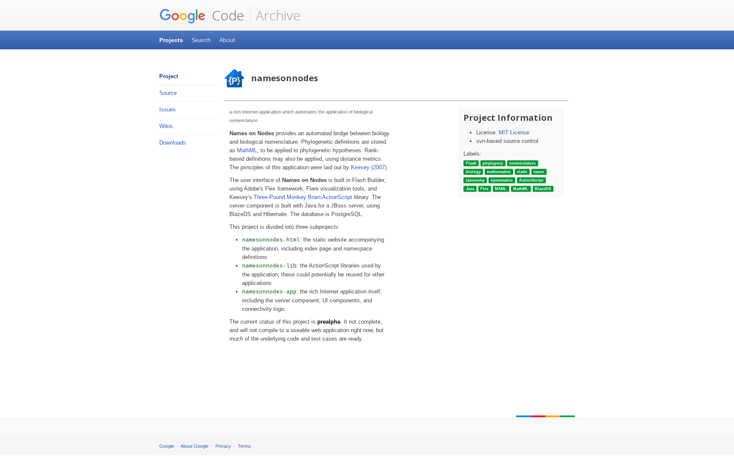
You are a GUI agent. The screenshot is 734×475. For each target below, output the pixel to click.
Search (201, 40)
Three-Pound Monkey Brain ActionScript (303, 197)
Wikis (166, 126)
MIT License (514, 132)
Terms (244, 446)
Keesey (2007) (369, 167)
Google (166, 446)
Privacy (223, 446)
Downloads (172, 142)
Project (168, 76)
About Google (195, 446)
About (227, 40)
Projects (171, 40)
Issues (167, 109)
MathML (247, 150)
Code (226, 15)
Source (168, 93)
